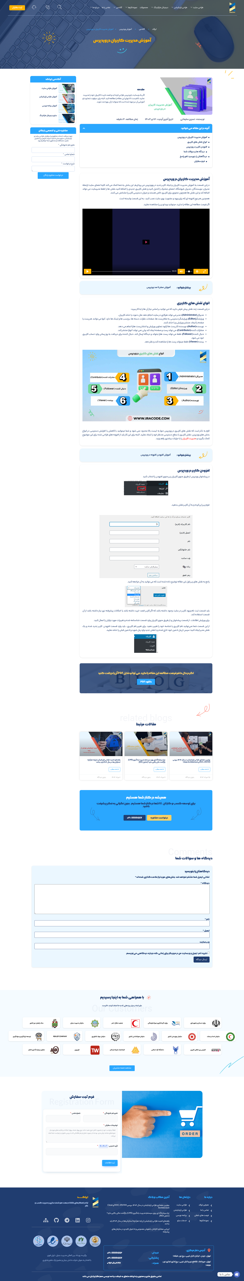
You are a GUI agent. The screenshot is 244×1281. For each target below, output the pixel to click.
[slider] (131, 271)
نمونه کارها (132, 7)
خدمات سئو (182, 1221)
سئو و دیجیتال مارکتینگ (48, 115)
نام (207, 919)
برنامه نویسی (181, 1215)
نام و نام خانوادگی (67, 145)
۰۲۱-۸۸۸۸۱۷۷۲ (114, 1252)
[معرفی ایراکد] (211, 1205)
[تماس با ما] (211, 1211)
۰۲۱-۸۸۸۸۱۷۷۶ (114, 1257)
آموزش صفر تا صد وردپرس (159, 287)
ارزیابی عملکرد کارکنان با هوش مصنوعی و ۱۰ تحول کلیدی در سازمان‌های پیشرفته (140, 1231)
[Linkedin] (77, 1220)
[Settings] (197, 271)
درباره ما (95, 7)
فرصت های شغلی (201, 1215)
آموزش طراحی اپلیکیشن (48, 96)
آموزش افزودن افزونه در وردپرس (156, 455)
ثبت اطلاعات (110, 1163)
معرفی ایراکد (204, 1205)
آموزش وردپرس (125, 29)
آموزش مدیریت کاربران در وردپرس (192, 137)
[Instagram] (88, 1220)
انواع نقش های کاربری (197, 142)
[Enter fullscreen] (204, 271)
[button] (59, 8)
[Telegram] (67, 1220)
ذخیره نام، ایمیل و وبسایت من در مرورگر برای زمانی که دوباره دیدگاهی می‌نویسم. (166, 953)
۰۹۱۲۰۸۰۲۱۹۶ (114, 1263)
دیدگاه (205, 883)
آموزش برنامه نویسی (49, 105)
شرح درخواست (69, 164)
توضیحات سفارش (111, 1125)
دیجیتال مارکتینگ (161, 7)
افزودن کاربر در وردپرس (196, 147)
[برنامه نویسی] (189, 1216)
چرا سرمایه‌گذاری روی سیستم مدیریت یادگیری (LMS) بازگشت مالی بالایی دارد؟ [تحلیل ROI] (146, 761)
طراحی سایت (198, 7)
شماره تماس (69, 155)
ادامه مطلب (204, 769)
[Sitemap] (45, 1220)
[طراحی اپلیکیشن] (189, 1211)
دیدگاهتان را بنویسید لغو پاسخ (193, 156)
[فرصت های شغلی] (211, 1216)
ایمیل (206, 931)
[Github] (56, 1220)
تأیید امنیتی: (107, 1146)
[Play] (87, 271)
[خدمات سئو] (189, 1221)
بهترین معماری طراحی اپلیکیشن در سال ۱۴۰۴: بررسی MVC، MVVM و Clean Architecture (191, 761)
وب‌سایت (205, 942)
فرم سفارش (199, 161)
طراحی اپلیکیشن (180, 7)
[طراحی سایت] (189, 1205)
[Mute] (181, 271)
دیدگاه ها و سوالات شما (194, 152)
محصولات (144, 7)
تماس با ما (106, 7)
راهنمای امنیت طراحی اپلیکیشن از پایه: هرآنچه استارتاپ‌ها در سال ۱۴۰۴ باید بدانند (103, 761)
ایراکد (154, 29)
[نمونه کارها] (211, 1221)
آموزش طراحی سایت (49, 88)
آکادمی (119, 7)
